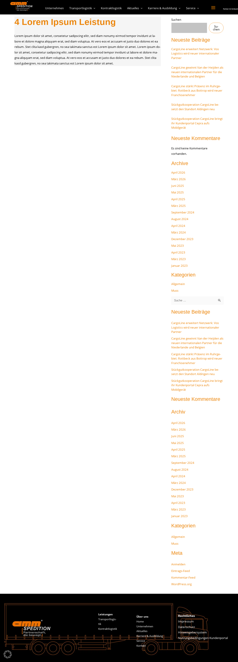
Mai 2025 (177, 192)
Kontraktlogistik (111, 8)
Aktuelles (133, 8)
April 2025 (178, 199)
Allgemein (178, 284)
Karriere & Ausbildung (162, 8)
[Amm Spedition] (22, 6)
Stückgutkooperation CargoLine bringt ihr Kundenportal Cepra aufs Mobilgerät (197, 123)
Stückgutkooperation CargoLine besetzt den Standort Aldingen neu (195, 107)
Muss (174, 291)
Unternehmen (54, 8)
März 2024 (178, 232)
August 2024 (179, 219)
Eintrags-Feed (180, 571)
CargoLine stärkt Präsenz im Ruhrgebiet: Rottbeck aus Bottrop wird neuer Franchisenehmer (196, 90)
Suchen (176, 20)
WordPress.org (181, 584)
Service (190, 8)
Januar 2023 (179, 266)
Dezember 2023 (182, 239)
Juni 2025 (177, 186)
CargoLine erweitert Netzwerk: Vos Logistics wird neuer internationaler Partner (195, 53)
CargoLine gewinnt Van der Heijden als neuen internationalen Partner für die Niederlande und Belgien (197, 71)
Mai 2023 (177, 246)
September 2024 (182, 212)
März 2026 (178, 179)
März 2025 (178, 206)
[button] (93, 8)
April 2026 (178, 172)
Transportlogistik (80, 8)
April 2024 (178, 226)
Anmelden (178, 564)
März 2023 (178, 259)
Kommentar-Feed (183, 577)
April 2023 (178, 252)
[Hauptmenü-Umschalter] (213, 7)
